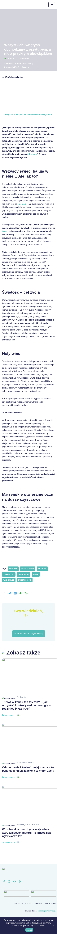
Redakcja (21, 697)
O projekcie (18, 903)
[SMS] (21, 593)
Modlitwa (13, 568)
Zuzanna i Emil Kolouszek (17, 63)
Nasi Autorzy (50, 903)
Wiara (35, 574)
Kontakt (28, 903)
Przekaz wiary (27, 568)
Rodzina (25, 67)
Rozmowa (42, 568)
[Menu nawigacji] (51, 4)
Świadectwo (8, 574)
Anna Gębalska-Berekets (28, 824)
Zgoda (29, 930)
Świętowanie (23, 574)
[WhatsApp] (26, 593)
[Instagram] (9, 881)
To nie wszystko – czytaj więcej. (28, 633)
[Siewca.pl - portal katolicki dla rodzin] (11, 4)
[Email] (15, 593)
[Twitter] (10, 593)
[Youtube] (14, 881)
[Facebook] (4, 593)
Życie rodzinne (24, 580)
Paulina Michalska (25, 762)
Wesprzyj (38, 903)
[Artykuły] (20, 881)
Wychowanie (8, 580)
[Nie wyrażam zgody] (53, 925)
